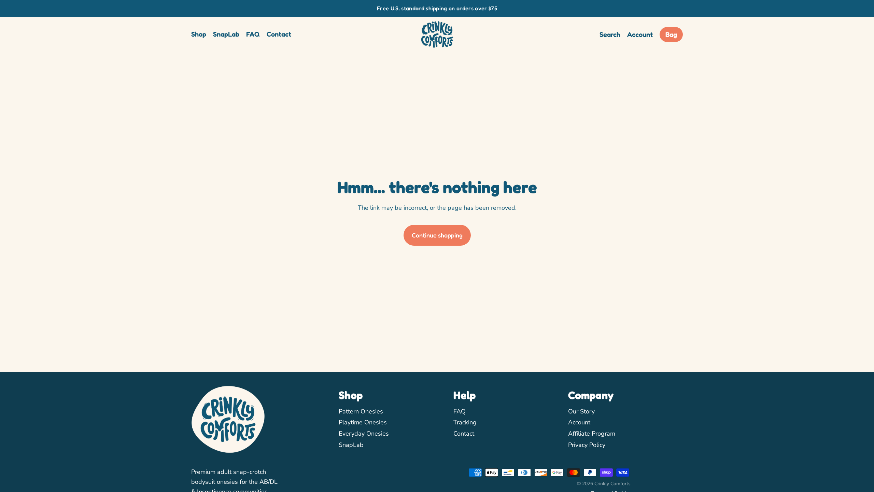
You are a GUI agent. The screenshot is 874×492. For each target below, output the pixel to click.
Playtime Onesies (363, 422)
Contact (463, 433)
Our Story (581, 411)
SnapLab (351, 445)
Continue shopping (437, 235)
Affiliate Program (591, 433)
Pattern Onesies (361, 411)
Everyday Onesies (364, 433)
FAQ (459, 411)
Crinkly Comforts (612, 483)
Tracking (465, 422)
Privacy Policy (586, 445)
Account (579, 422)
